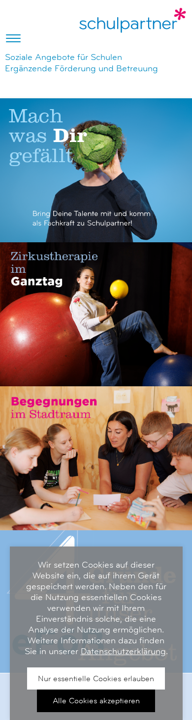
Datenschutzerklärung (123, 651)
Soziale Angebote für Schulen (63, 57)
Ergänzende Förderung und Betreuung (81, 68)
